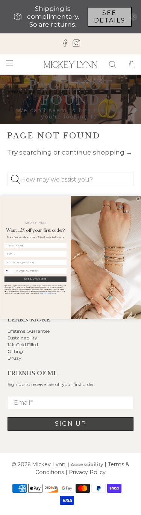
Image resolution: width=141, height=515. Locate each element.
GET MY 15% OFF (35, 279)
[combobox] (9, 270)
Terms (53, 293)
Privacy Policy (44, 293)
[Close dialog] (137, 199)
